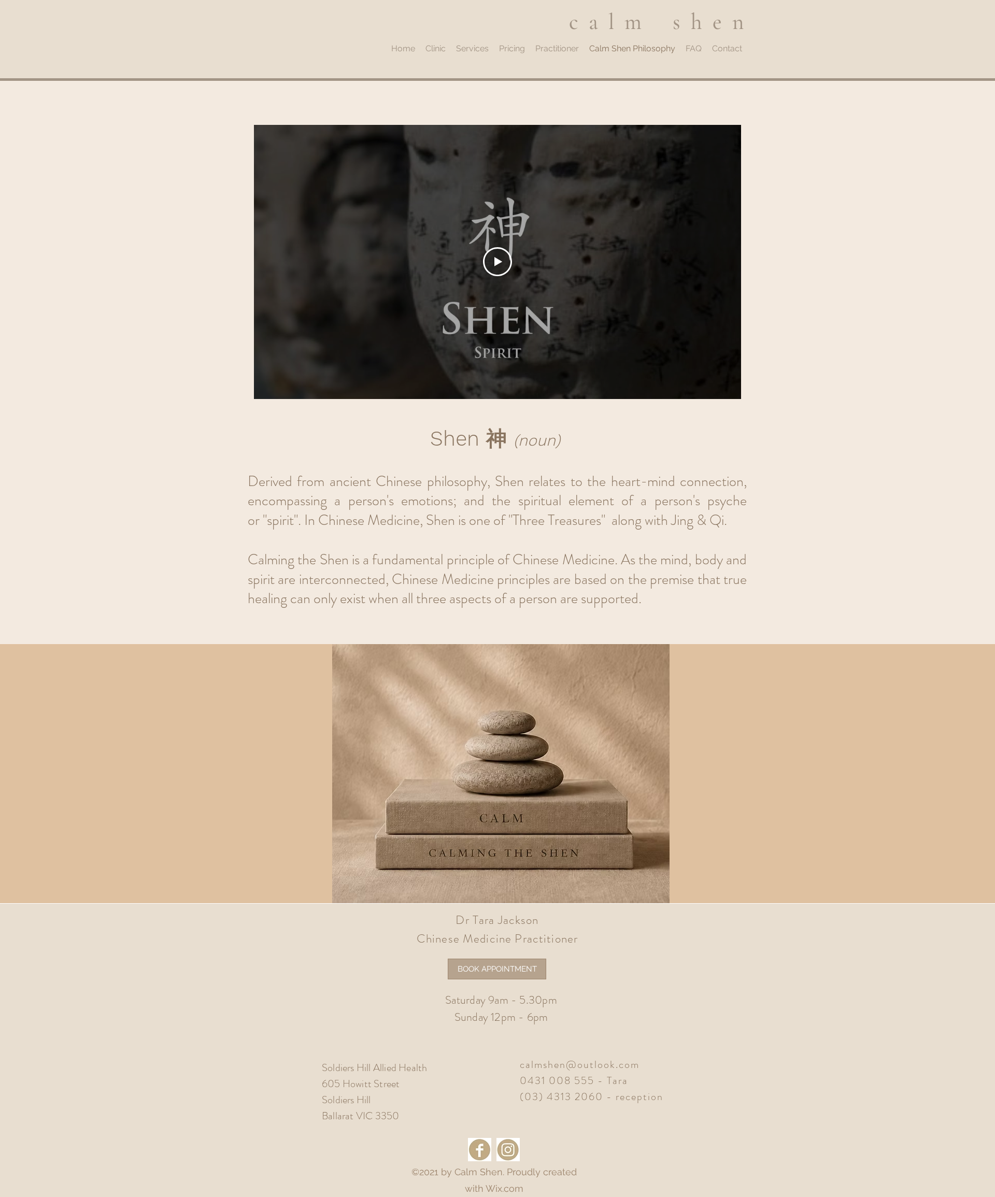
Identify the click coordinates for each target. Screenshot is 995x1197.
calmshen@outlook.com (579, 1064)
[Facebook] (479, 1149)
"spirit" (279, 520)
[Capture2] (508, 1149)
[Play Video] (497, 261)
